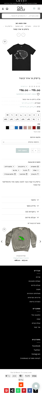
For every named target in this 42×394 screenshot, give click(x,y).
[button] (38, 8)
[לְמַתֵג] (38, 200)
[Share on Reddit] (21, 384)
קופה (38, 319)
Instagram (36, 354)
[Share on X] (35, 390)
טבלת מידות (30, 217)
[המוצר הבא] (23, 35)
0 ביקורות (24, 86)
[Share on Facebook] (29, 390)
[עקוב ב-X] (21, 1)
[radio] (38, 115)
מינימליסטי (23, 107)
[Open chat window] (36, 386)
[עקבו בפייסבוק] (26, 1)
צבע (39, 124)
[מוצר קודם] (18, 35)
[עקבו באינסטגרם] (23, 1)
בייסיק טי (31, 103)
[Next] (1, 246)
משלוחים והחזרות (33, 293)
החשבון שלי (35, 315)
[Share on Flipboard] (6, 390)
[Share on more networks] (12, 390)
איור (35, 107)
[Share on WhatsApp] (18, 390)
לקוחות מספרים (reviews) (30, 358)
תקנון (38, 289)
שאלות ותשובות (34, 281)
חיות (31, 107)
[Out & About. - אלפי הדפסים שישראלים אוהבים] (21, 9)
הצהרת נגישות (35, 301)
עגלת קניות (36, 323)
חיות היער (24, 103)
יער (28, 107)
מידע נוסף (31, 205)
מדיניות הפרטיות (34, 297)
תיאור (33, 199)
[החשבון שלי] (3, 8)
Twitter (37, 350)
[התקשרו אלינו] (17, 1)
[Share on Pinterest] (24, 390)
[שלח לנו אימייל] (19, 1)
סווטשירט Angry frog (21, 258)
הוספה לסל (22, 150)
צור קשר (37, 327)
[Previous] (40, 246)
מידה (38, 111)
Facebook (36, 346)
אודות (38, 277)
